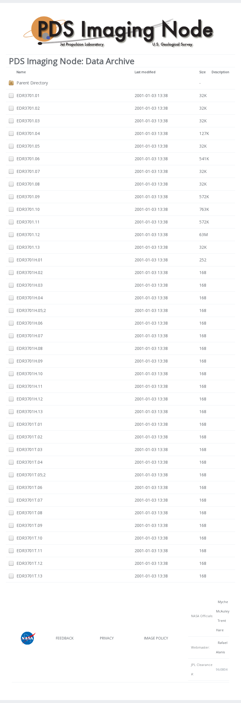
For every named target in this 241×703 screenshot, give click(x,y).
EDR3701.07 (28, 171)
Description (220, 72)
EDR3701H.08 (29, 348)
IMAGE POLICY (156, 638)
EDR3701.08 (28, 184)
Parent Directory (32, 83)
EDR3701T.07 (29, 500)
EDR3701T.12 (29, 563)
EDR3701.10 (28, 209)
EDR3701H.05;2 (31, 310)
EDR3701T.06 (29, 487)
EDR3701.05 (28, 146)
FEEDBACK (64, 638)
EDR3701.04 (28, 133)
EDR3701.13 (28, 247)
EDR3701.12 (28, 234)
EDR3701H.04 (29, 297)
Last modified (145, 72)
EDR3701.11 (28, 222)
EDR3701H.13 (29, 411)
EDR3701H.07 (29, 335)
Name (21, 72)
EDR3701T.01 (29, 424)
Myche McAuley (222, 606)
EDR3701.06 (28, 158)
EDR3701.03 (28, 120)
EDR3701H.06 (29, 323)
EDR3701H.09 (29, 361)
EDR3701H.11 (29, 386)
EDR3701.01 (28, 95)
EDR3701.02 (28, 108)
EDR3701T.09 (29, 525)
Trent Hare (221, 625)
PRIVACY (107, 638)
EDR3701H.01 (29, 260)
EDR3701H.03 (29, 285)
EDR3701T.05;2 (31, 474)
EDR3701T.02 (29, 437)
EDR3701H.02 (29, 272)
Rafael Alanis (221, 647)
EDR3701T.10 (29, 538)
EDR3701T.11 (29, 550)
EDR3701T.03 (29, 449)
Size (202, 72)
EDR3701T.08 (29, 512)
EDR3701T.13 (29, 576)
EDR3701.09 (28, 196)
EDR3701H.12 (29, 399)
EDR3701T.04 (29, 462)
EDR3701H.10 (29, 373)
